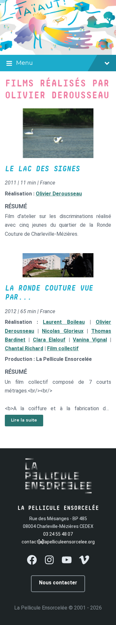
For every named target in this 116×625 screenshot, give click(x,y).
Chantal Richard (24, 348)
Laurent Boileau (63, 322)
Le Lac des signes (42, 169)
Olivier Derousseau (59, 194)
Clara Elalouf (49, 340)
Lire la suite (24, 420)
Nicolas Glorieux (62, 331)
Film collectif (63, 348)
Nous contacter (58, 583)
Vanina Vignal (90, 340)
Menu (24, 62)
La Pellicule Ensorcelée (40, 608)
